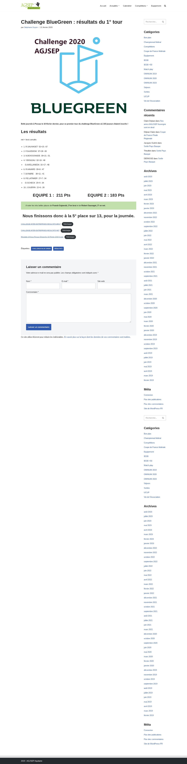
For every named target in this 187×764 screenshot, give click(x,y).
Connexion (148, 395)
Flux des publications (152, 399)
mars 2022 (148, 249)
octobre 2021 (149, 272)
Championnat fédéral (152, 42)
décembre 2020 (150, 299)
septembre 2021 (150, 276)
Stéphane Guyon (31, 27)
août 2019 (148, 353)
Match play (148, 69)
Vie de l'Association (152, 101)
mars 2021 (148, 294)
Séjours (147, 87)
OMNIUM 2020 (150, 78)
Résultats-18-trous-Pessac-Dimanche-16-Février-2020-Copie (42, 237)
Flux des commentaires (153, 404)
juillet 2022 (148, 231)
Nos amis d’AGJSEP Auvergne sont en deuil (155, 124)
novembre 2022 (150, 217)
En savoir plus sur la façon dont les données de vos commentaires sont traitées (97, 337)
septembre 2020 (150, 308)
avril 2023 (148, 195)
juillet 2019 (148, 357)
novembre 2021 (150, 267)
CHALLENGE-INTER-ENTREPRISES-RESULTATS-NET (40, 230)
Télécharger (67, 224)
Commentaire (32, 292)
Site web (101, 281)
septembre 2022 (150, 226)
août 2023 (148, 176)
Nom (28, 281)
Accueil (103, 6)
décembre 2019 (150, 335)
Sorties (147, 92)
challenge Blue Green (41, 248)
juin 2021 (147, 290)
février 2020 (149, 326)
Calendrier (127, 6)
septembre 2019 (150, 348)
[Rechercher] (163, 21)
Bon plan (147, 37)
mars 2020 (148, 321)
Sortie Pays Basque (152, 146)
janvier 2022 (149, 258)
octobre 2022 (149, 222)
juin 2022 (147, 235)
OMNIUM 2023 (150, 83)
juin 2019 (147, 362)
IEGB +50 (148, 65)
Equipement (156, 6)
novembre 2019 (150, 339)
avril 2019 (148, 371)
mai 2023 (148, 190)
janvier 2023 (149, 208)
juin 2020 (147, 312)
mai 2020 (148, 317)
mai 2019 (148, 366)
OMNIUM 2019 (150, 74)
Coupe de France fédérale (154, 51)
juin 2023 (147, 186)
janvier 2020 (149, 330)
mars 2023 (148, 199)
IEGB (146, 60)
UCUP (146, 96)
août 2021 (148, 281)
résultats (58, 248)
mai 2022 (148, 240)
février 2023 (149, 204)
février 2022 (149, 253)
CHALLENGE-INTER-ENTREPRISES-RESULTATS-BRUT (41, 224)
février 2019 (149, 380)
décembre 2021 (150, 262)
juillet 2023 (148, 181)
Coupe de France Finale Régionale (155, 135)
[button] (118, 5)
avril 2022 (148, 244)
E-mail (65, 281)
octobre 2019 (149, 344)
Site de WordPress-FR (153, 408)
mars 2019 (148, 375)
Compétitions (149, 46)
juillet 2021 (148, 285)
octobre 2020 (149, 303)
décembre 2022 (150, 213)
